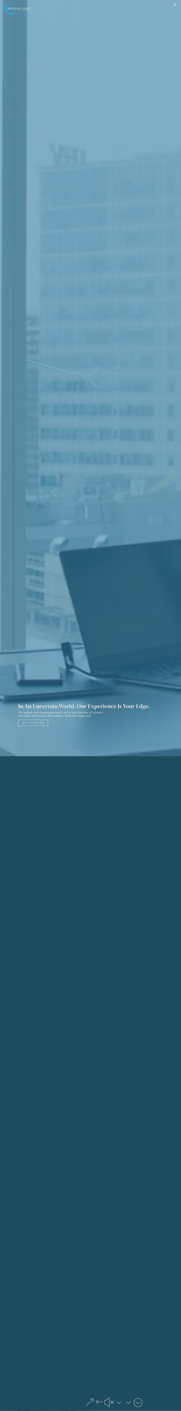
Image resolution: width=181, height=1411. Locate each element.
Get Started (33, 723)
